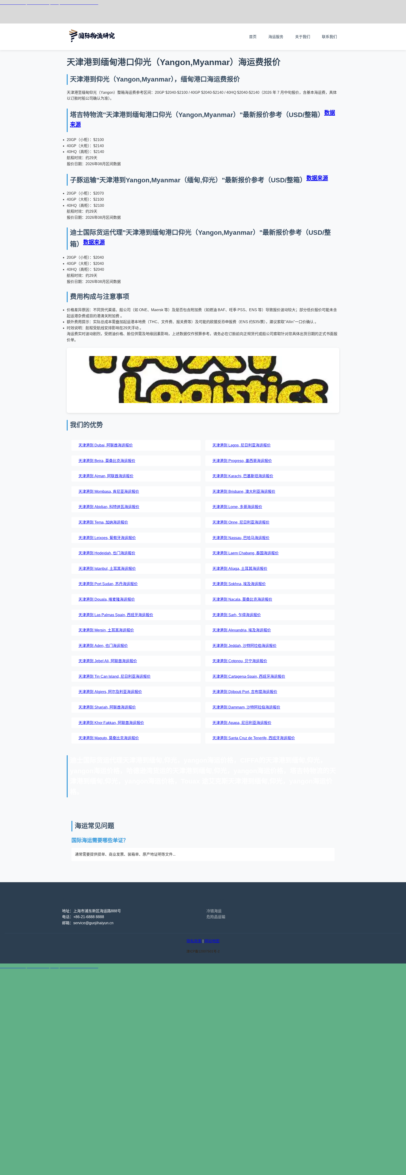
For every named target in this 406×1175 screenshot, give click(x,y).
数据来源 (317, 178)
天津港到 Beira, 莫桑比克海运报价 (106, 461)
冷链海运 (214, 911)
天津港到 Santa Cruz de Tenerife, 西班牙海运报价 (253, 738)
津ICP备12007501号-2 (203, 951)
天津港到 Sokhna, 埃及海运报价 (239, 584)
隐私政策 (194, 941)
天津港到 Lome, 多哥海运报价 (237, 507)
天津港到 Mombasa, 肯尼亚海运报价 (108, 492)
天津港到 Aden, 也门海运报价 (103, 646)
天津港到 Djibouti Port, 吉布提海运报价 (244, 692)
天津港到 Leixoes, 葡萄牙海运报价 (107, 538)
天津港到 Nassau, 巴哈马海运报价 (240, 538)
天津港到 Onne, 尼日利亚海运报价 (240, 522)
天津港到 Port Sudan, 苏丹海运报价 (108, 584)
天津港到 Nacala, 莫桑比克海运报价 (242, 599)
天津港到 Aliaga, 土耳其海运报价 (239, 569)
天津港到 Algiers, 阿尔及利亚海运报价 (110, 692)
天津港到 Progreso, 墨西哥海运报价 (242, 461)
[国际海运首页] (92, 47)
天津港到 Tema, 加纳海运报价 (103, 522)
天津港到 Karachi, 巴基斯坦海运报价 (242, 476)
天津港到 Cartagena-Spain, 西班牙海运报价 (248, 676)
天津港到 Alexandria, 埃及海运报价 (241, 630)
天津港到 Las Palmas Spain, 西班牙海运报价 (115, 615)
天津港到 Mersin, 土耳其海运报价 (106, 630)
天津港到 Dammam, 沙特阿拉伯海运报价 (246, 707)
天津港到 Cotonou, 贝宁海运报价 (239, 661)
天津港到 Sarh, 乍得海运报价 (236, 615)
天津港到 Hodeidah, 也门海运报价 (106, 553)
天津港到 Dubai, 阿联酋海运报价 (105, 445)
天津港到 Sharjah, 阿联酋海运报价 (107, 707)
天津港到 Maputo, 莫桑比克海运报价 (108, 738)
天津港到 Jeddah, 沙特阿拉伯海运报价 (244, 646)
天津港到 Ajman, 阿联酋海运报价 (105, 476)
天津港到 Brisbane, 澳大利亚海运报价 (243, 492)
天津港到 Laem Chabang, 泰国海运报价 (245, 553)
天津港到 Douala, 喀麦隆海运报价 (106, 599)
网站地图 (211, 941)
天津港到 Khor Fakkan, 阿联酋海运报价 (111, 723)
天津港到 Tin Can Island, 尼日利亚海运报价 (114, 676)
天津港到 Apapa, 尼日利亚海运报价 (241, 723)
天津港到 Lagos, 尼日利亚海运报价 (241, 445)
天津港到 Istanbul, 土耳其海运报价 (107, 569)
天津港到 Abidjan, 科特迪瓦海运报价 (108, 507)
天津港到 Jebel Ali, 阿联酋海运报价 (107, 661)
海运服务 (275, 37)
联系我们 (329, 37)
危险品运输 (216, 917)
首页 (253, 37)
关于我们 (302, 37)
